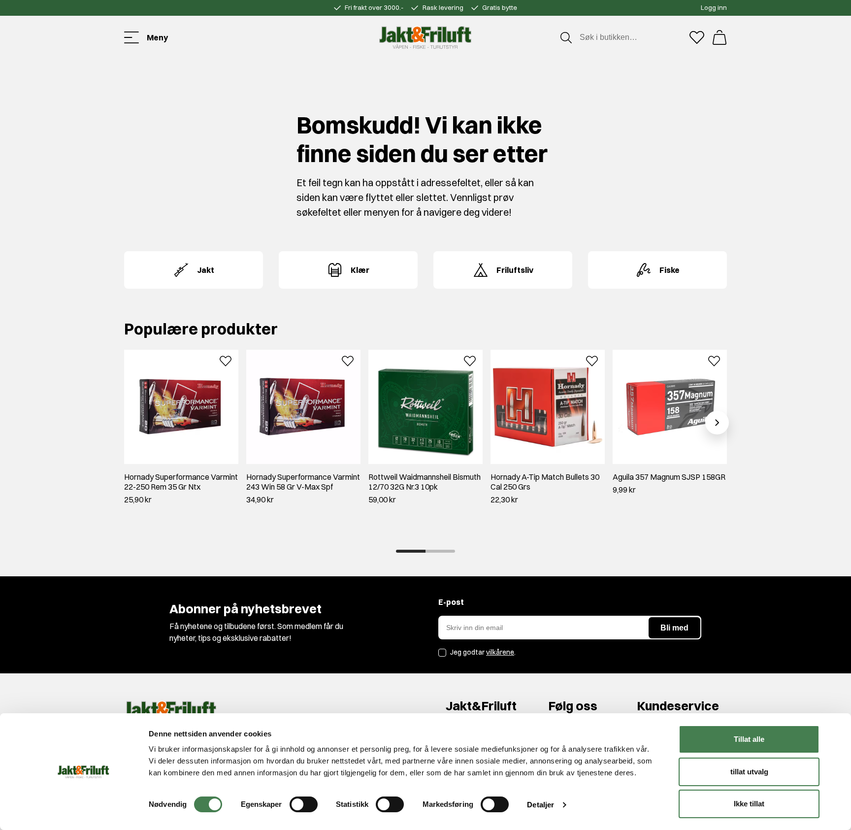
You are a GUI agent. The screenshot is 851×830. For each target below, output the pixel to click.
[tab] (411, 551)
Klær (360, 270)
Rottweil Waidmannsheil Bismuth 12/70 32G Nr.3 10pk (424, 482)
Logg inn (714, 7)
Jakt (205, 270)
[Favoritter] (696, 37)
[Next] (717, 422)
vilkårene (500, 652)
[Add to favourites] (225, 360)
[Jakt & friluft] (425, 37)
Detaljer (540, 804)
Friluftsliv (514, 270)
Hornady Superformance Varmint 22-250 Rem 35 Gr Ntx (181, 482)
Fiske (669, 270)
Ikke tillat (749, 803)
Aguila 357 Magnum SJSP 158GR (669, 477)
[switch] (304, 804)
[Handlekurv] (719, 37)
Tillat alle (749, 739)
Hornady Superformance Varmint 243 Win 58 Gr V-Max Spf (303, 482)
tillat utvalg (749, 771)
